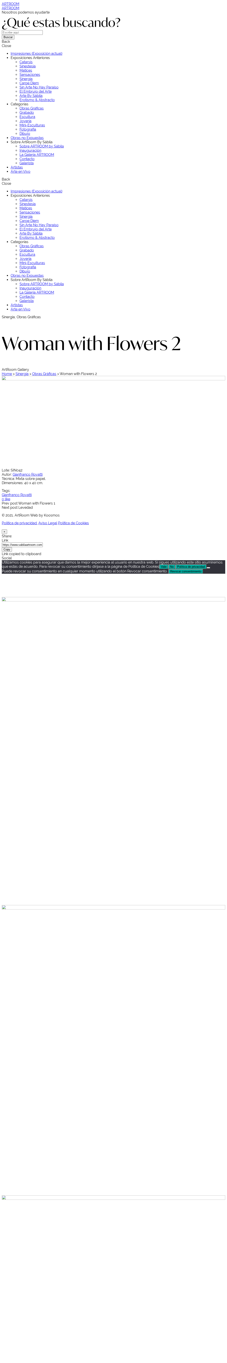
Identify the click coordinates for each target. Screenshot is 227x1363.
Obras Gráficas (44, 374)
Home (7, 374)
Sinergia (22, 374)
